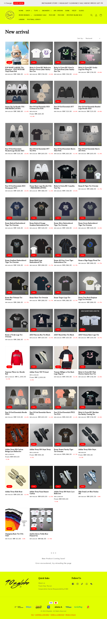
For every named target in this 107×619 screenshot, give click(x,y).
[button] (91, 15)
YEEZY (74, 11)
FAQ (32, 615)
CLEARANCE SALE (40, 15)
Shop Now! (88, 3)
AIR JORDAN (58, 11)
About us (41, 583)
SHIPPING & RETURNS (42, 615)
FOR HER (61, 15)
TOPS (36, 11)
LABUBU (22, 19)
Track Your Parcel (45, 586)
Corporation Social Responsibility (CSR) (53, 589)
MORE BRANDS (24, 15)
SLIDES (81, 11)
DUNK (67, 11)
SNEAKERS (46, 11)
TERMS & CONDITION (57, 615)
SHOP (28, 11)
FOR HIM (52, 15)
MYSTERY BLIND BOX (74, 15)
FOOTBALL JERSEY (33, 19)
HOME (21, 11)
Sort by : (80, 38)
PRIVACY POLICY (71, 615)
